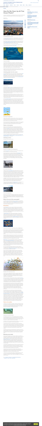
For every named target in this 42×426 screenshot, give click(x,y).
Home (4, 6)
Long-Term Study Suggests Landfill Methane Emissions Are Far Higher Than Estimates (32, 23)
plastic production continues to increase (10, 41)
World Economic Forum (8, 38)
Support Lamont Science (35, 2)
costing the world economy (7, 42)
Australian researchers (15, 216)
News (7, 6)
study (8, 128)
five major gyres (15, 44)
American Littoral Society (18, 135)
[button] (25, 20)
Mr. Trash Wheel (10, 170)
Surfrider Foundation (11, 135)
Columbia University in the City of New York (8, 0)
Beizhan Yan (4, 239)
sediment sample (6, 213)
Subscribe (31, 2)
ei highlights (6, 357)
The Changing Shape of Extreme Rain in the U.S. (32, 12)
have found (7, 150)
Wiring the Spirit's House (31, 19)
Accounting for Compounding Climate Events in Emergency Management (32, 16)
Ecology (4, 8)
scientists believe (15, 201)
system (8, 87)
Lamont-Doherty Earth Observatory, (10, 240)
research (8, 200)
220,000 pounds (20, 76)
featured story (10, 357)
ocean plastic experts (7, 98)
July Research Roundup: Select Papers (32, 27)
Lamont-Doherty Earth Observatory (16, 357)
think (6, 207)
